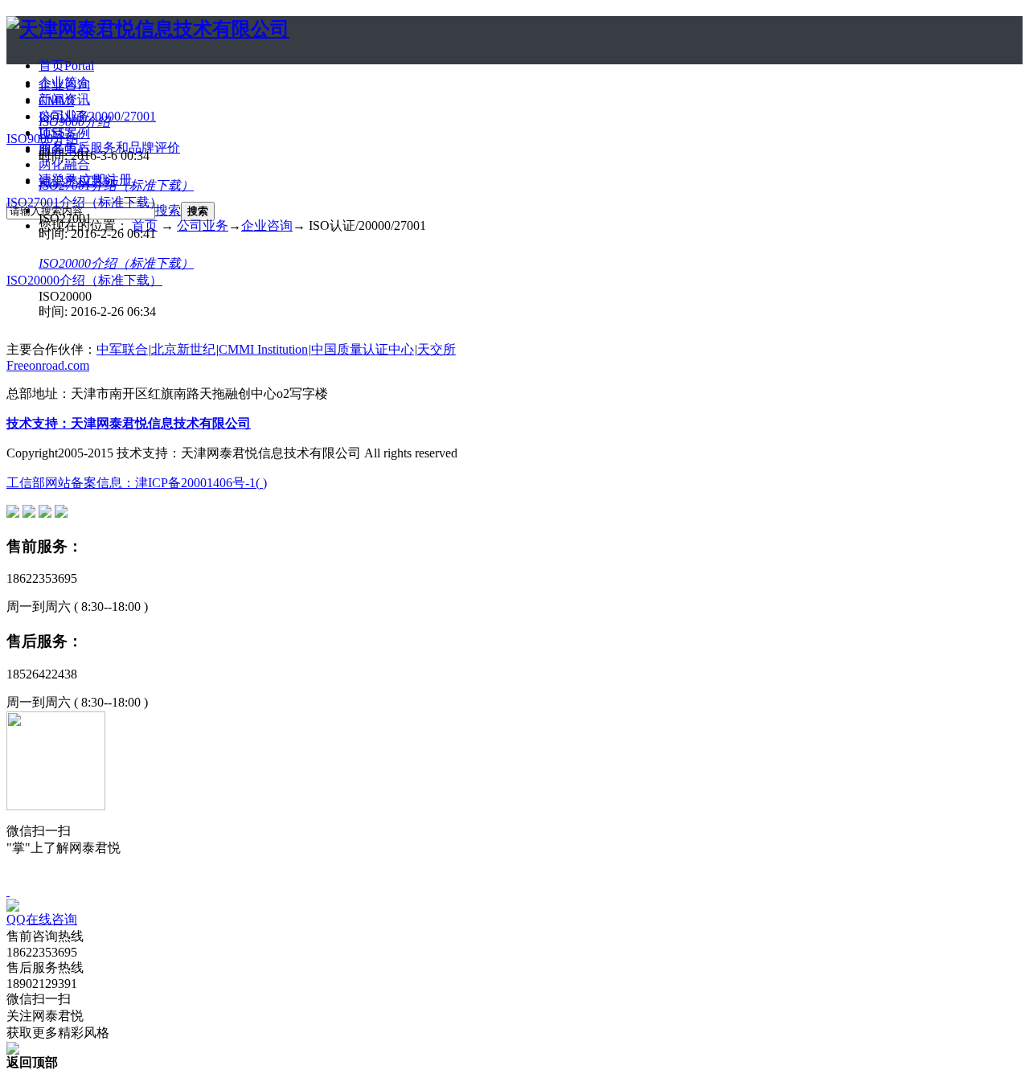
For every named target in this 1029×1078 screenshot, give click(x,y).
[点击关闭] (8, 891)
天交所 (436, 349)
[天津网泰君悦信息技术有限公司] (147, 28)
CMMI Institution (263, 349)
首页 (66, 65)
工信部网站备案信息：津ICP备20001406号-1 (131, 483)
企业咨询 (64, 85)
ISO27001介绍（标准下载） (116, 185)
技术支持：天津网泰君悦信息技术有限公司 (128, 423)
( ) (261, 483)
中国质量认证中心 (362, 349)
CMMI (56, 101)
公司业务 (202, 225)
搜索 (168, 210)
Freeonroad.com (47, 365)
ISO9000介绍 (74, 122)
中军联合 (122, 349)
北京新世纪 (183, 349)
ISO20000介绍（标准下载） (116, 263)
